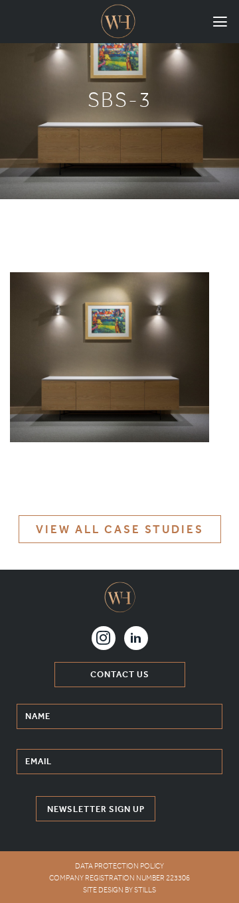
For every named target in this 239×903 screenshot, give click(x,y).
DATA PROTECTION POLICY (119, 866)
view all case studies (120, 529)
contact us (119, 674)
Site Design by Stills (119, 890)
